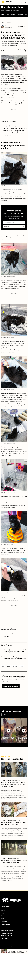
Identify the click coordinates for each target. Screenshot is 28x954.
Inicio (2, 20)
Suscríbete (14, 226)
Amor (3, 666)
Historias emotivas (12, 7)
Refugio (15, 666)
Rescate (21, 666)
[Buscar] (21, 2)
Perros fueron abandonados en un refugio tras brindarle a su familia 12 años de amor (13, 784)
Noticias (13, 14)
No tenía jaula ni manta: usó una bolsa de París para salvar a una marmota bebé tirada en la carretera (15, 651)
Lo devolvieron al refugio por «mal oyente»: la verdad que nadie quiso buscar (15, 657)
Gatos (7, 14)
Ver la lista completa (7, 714)
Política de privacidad (14, 946)
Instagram (15, 600)
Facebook (9, 600)
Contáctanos (4, 938)
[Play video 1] (8, 731)
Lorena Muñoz (8, 27)
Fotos (8, 666)
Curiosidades (20, 14)
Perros (2, 14)
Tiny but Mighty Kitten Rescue (16, 90)
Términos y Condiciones (7, 930)
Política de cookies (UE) (7, 935)
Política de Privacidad (6, 933)
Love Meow (13, 121)
